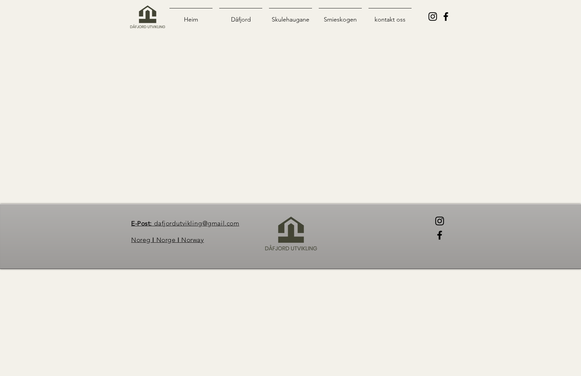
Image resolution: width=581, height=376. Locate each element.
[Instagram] (440, 221)
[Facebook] (440, 235)
